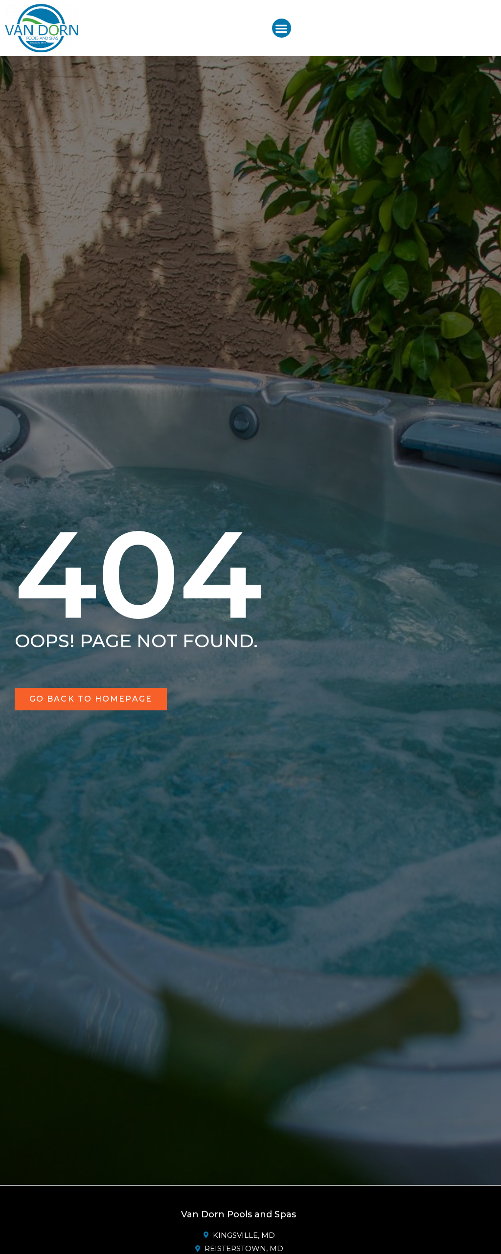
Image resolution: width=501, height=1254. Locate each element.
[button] (281, 28)
